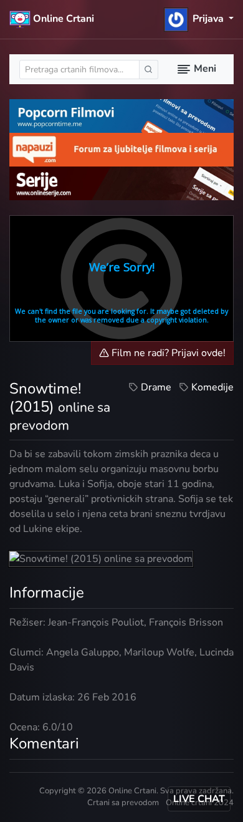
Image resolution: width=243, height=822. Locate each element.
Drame (156, 387)
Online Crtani (62, 19)
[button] (199, 19)
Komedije (212, 387)
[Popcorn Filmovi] (121, 115)
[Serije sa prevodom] (121, 182)
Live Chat (199, 799)
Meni (203, 68)
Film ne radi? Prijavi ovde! (167, 353)
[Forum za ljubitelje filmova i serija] (121, 149)
